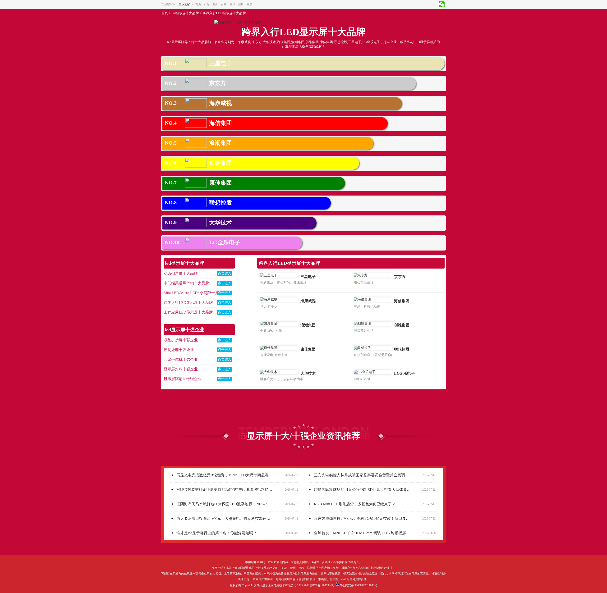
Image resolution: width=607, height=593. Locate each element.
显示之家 (184, 4)
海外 (215, 4)
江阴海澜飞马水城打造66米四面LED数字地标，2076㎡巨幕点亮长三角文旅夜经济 (224, 504)
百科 (224, 4)
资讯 (232, 4)
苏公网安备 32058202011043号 (358, 585)
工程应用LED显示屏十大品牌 (188, 312)
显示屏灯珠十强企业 (181, 369)
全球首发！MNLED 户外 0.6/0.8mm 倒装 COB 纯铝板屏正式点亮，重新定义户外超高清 (362, 533)
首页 (198, 4)
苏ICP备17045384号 (322, 585)
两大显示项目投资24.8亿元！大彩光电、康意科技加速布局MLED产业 (224, 518)
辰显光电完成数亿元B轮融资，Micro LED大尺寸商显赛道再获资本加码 (224, 475)
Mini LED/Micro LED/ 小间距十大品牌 (195, 293)
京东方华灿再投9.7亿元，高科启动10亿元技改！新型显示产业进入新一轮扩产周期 (362, 518)
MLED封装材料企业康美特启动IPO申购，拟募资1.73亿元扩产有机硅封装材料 (224, 490)
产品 (207, 4)
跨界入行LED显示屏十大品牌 (224, 13)
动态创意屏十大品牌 (181, 273)
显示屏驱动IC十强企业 (183, 379)
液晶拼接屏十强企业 (181, 340)
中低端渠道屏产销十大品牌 (186, 283)
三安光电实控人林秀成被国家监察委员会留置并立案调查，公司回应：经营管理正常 (362, 475)
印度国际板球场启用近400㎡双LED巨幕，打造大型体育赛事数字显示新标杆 (362, 490)
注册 (241, 4)
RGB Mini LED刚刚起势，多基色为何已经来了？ (354, 504)
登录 (249, 4)
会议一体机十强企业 (181, 359)
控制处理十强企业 (179, 350)
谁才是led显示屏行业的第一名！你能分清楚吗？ (216, 533)
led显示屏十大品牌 (185, 13)
